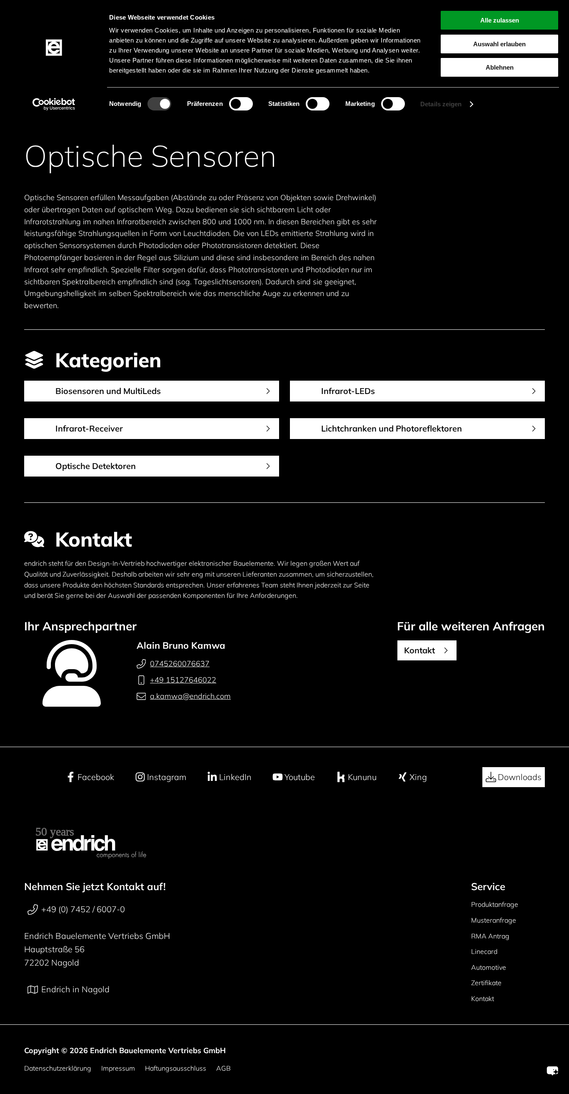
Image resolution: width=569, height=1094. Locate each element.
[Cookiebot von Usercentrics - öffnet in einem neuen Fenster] (53, 104)
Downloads (520, 777)
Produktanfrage (494, 904)
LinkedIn (235, 777)
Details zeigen (441, 104)
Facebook (95, 777)
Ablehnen (500, 67)
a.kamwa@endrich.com (190, 696)
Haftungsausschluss (175, 1068)
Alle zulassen (499, 20)
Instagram (166, 777)
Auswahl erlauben (499, 44)
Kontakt (482, 998)
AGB (223, 1068)
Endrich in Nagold (75, 989)
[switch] (241, 103)
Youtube (299, 777)
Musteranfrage (493, 920)
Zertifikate (486, 983)
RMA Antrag (490, 936)
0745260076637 (180, 663)
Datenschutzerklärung (57, 1068)
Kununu (362, 777)
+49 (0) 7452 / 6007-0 (83, 909)
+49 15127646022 (183, 680)
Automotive (488, 967)
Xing (418, 777)
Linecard (484, 951)
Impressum (118, 1068)
